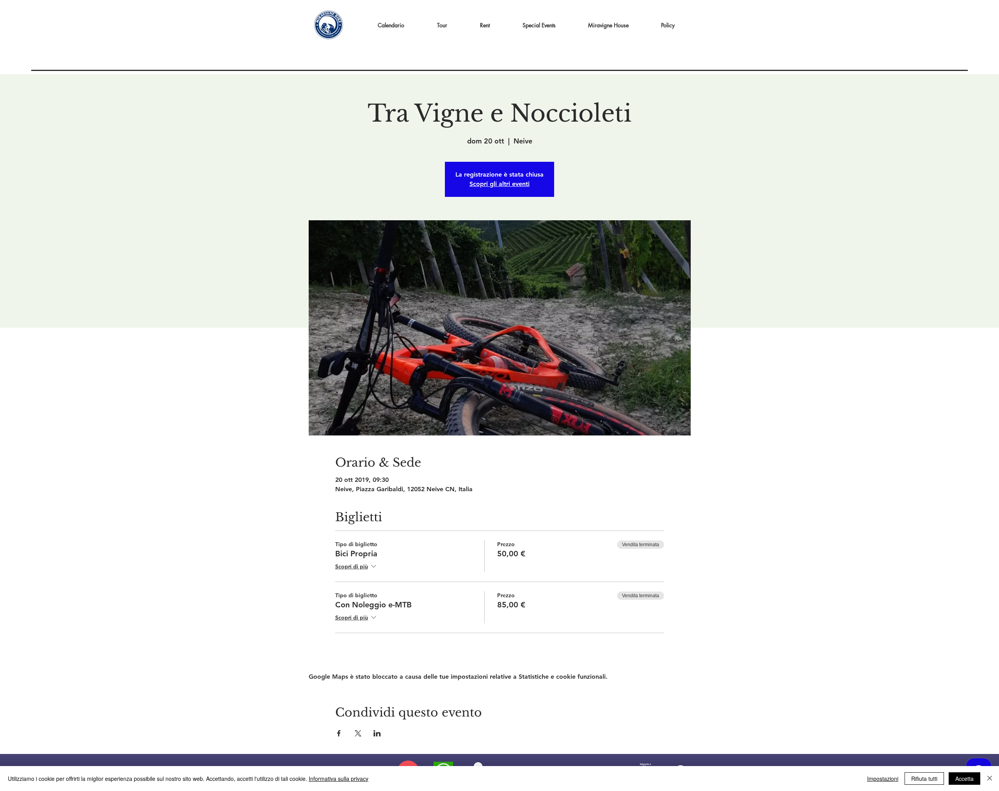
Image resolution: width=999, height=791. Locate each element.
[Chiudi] (989, 778)
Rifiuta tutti (924, 778)
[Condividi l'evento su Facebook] (339, 733)
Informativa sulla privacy (338, 778)
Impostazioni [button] (882, 778)
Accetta (964, 778)
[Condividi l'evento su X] (358, 733)
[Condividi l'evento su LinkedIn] (377, 733)
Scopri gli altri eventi (499, 184)
